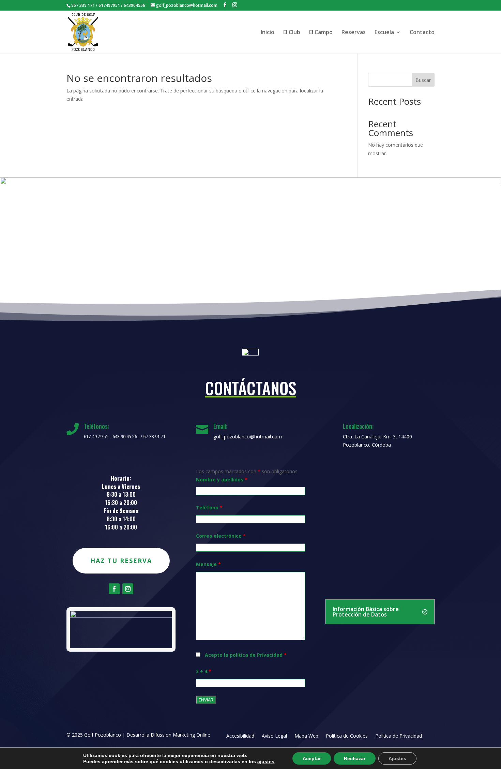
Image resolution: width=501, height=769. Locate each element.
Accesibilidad (240, 736)
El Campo (321, 33)
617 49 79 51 (96, 436)
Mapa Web (306, 736)
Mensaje (208, 564)
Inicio (267, 33)
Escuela (384, 33)
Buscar (423, 80)
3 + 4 (203, 671)
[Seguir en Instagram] (127, 588)
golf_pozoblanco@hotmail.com (247, 436)
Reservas (353, 33)
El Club (291, 33)
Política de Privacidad (398, 736)
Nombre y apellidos (221, 479)
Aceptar (312, 758)
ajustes (265, 761)
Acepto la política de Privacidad (246, 655)
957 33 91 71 (153, 436)
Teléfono (209, 507)
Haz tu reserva (121, 560)
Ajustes (397, 758)
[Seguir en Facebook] (114, 588)
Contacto (422, 33)
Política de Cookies (347, 736)
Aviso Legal (274, 736)
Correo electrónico (221, 536)
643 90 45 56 (124, 436)
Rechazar (354, 758)
